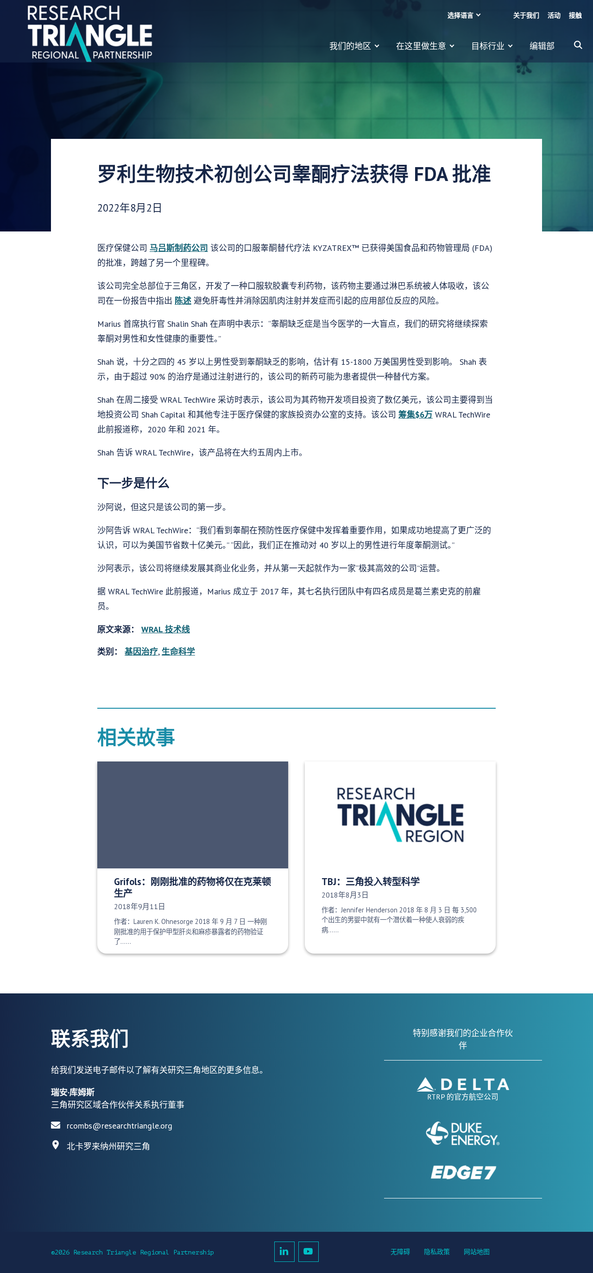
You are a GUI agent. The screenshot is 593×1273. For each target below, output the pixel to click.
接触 (575, 15)
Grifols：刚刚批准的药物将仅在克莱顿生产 (192, 887)
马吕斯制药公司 (179, 248)
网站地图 (477, 1251)
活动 (554, 15)
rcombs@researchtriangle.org (119, 1125)
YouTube (308, 1252)
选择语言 (460, 15)
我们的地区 (350, 46)
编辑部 (542, 46)
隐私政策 (437, 1251)
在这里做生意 (421, 46)
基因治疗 (141, 651)
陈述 (183, 300)
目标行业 (488, 46)
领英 (284, 1252)
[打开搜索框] (578, 45)
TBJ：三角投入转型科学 (371, 881)
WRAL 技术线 (165, 629)
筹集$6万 (415, 414)
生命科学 (178, 651)
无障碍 (400, 1251)
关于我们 (526, 15)
